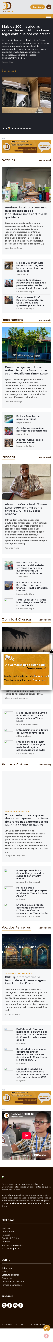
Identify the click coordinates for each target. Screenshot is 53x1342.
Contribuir (37, 7)
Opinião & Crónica (10, 1238)
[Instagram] (4, 1305)
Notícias (6, 1228)
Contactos (7, 1278)
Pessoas (6, 1235)
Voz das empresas (11, 1248)
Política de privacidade (13, 1281)
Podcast (6, 1241)
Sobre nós (7, 1268)
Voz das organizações (12, 1245)
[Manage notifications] (46, 1336)
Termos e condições (11, 1285)
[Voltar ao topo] (46, 1328)
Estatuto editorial (10, 1275)
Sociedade (9, 71)
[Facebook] (9, 1305)
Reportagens (8, 1231)
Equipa (5, 1271)
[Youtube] (15, 1305)
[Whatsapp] (20, 1305)
